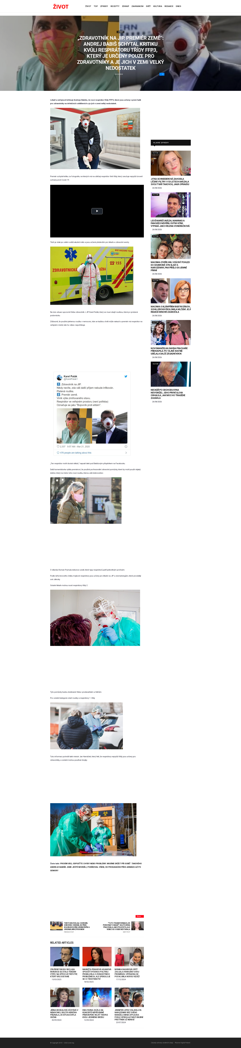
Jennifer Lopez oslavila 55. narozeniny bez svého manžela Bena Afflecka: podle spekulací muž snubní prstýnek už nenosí (129, 1015)
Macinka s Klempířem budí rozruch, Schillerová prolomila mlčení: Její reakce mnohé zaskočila (171, 309)
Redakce (169, 6)
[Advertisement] (97, 347)
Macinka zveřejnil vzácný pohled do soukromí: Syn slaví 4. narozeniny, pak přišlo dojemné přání (170, 266)
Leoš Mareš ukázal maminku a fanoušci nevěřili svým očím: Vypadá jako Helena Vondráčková (170, 223)
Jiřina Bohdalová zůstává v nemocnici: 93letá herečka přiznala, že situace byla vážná (64, 1014)
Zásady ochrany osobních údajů (162, 1043)
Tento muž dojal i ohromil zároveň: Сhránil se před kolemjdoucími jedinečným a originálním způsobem (76, 927)
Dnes (178, 6)
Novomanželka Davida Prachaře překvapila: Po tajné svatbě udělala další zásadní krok (169, 351)
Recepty (115, 6)
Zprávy (104, 6)
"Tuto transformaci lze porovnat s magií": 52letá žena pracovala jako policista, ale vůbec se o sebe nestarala (116, 927)
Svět (148, 6)
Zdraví (125, 6)
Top (96, 6)
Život (88, 6)
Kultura (157, 6)
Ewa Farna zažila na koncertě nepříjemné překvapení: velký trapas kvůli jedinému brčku (95, 1014)
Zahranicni (138, 6)
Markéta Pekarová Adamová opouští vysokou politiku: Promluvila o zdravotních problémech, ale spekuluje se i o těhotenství (96, 974)
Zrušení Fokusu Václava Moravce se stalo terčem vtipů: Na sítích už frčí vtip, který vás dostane (63, 973)
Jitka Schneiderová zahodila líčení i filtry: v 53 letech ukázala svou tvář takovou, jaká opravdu (170, 182)
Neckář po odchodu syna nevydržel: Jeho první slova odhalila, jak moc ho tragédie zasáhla (168, 394)
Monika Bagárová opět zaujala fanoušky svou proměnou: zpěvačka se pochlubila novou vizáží (127, 973)
